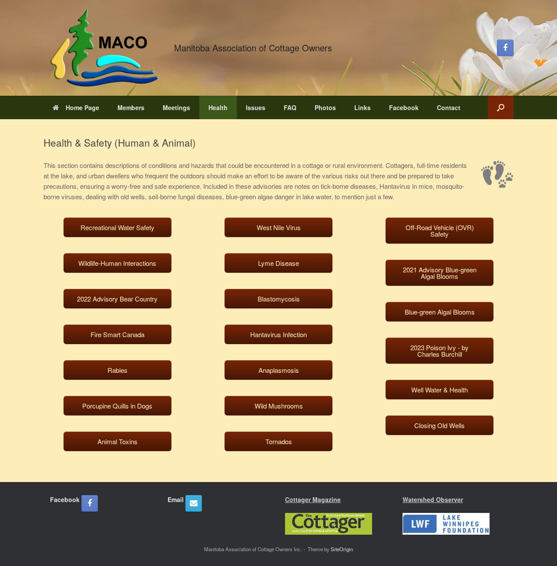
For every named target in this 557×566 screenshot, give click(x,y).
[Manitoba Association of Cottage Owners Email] (193, 503)
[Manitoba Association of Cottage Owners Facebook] (505, 48)
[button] (500, 107)
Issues (255, 107)
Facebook (404, 107)
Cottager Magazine (313, 499)
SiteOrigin (342, 549)
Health (218, 107)
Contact (448, 107)
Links (362, 107)
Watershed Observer (433, 499)
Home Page (82, 107)
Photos (325, 107)
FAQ (290, 107)
